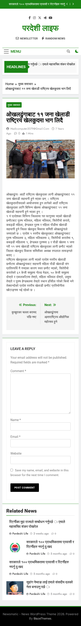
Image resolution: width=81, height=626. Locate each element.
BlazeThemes (42, 618)
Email (15, 437)
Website (15, 453)
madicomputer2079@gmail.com (29, 129)
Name (15, 420)
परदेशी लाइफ (40, 28)
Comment (18, 371)
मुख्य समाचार (14, 105)
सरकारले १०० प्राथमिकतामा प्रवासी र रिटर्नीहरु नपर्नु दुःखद (37, 4)
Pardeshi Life (20, 533)
